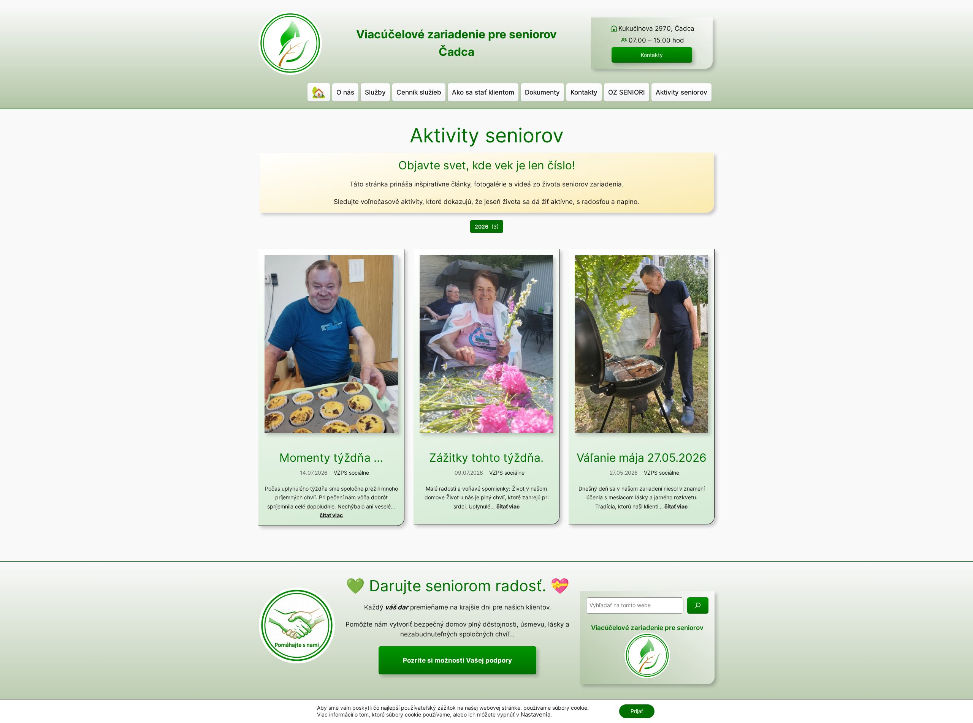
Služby (375, 92)
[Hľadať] (697, 605)
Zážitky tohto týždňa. (486, 457)
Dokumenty (542, 92)
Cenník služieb (418, 92)
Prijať (637, 711)
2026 (481, 226)
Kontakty (652, 55)
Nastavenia (535, 714)
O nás (345, 92)
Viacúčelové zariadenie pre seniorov (456, 34)
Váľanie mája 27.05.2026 (642, 457)
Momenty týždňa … (331, 457)
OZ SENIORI (626, 92)
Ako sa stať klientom (483, 92)
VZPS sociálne (351, 472)
